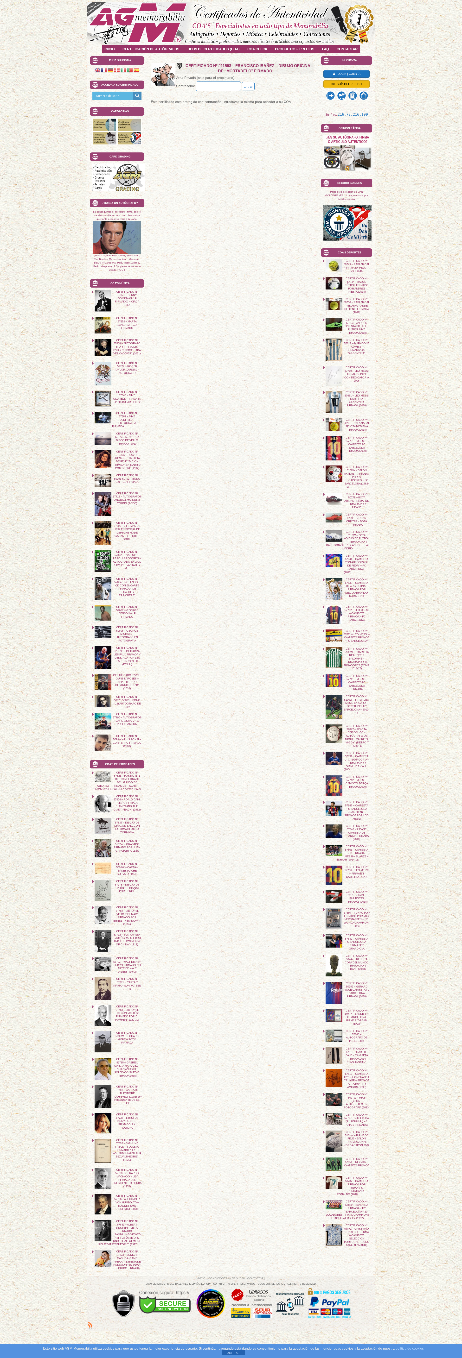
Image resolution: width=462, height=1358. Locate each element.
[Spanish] (136, 70)
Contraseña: (186, 86)
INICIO (201, 1278)
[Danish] (117, 70)
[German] (110, 70)
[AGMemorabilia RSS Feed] (90, 1325)
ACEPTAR (233, 1353)
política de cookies (410, 1348)
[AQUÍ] (121, 269)
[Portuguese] (130, 70)
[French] (104, 70)
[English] (98, 70)
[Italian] (124, 70)
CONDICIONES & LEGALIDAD (226, 1278)
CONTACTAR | (256, 1278)
